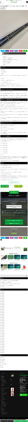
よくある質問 (3, 410)
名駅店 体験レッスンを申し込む (14, 223)
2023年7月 (2, 328)
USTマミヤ (4, 56)
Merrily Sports (3, 359)
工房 (1, 239)
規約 (2, 411)
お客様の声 (2, 360)
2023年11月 (3, 322)
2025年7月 (2, 298)
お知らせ (2, 362)
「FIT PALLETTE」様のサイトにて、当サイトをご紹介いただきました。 (10, 283)
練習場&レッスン (3, 379)
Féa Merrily (3, 357)
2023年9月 (2, 325)
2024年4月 (2, 314)
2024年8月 (2, 309)
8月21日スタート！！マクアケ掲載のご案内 (7, 285)
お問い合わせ (3, 418)
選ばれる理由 (2, 376)
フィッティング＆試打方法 (6, 62)
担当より (4, 64)
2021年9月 (2, 347)
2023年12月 (3, 320)
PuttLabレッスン (3, 385)
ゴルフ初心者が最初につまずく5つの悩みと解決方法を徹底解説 (9, 280)
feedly (14, 233)
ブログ (2, 407)
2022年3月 (2, 338)
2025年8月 (2, 296)
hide (7, 53)
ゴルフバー (3, 397)
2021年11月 (3, 344)
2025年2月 (2, 301)
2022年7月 (2, 336)
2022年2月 (2, 339)
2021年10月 (3, 346)
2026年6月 (2, 293)
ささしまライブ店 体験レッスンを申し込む (14, 220)
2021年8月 (2, 349)
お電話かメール (24, 157)
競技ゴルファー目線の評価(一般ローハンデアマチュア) (10, 59)
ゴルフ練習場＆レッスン (4, 381)
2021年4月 (2, 352)
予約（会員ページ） (4, 389)
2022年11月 (3, 333)
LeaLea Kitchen (15, 418)
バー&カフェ (2, 396)
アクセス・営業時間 (8, 418)
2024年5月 (2, 312)
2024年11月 (3, 304)
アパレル (2, 400)
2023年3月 (2, 330)
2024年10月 (3, 306)
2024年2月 (2, 317)
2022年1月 (2, 341)
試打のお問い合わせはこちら (14, 182)
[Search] (26, 276)
